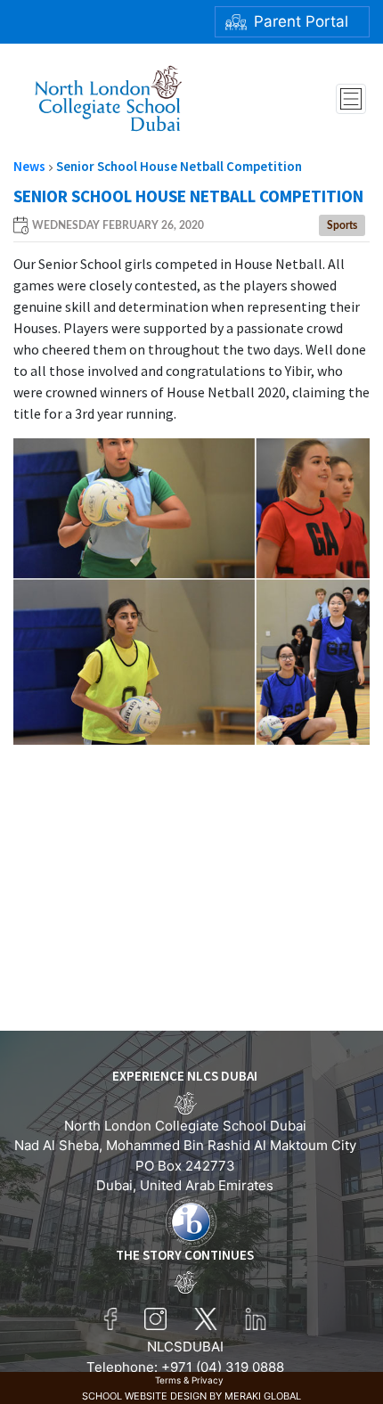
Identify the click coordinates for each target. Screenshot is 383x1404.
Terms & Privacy (189, 1380)
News (29, 166)
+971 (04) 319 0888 (222, 1367)
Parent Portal (301, 21)
